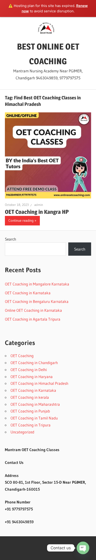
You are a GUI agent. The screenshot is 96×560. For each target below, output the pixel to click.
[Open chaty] (83, 548)
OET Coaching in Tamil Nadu (34, 418)
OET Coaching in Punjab (30, 411)
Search (10, 239)
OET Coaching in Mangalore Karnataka (37, 284)
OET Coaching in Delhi (28, 369)
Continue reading (21, 220)
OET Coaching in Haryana (31, 376)
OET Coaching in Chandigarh (34, 362)
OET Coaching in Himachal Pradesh (39, 383)
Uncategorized (22, 431)
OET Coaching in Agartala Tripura (32, 319)
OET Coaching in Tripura (30, 425)
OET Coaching (22, 355)
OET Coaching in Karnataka (28, 292)
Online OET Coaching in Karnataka (33, 310)
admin (38, 205)
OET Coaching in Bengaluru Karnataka (37, 301)
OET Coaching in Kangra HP (37, 211)
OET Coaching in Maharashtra (35, 404)
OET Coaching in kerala (29, 397)
